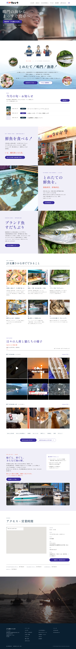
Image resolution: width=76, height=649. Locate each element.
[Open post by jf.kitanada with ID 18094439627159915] (38, 389)
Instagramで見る (66, 354)
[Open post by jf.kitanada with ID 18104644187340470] (16, 368)
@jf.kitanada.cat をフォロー (46, 440)
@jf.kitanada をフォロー (28, 440)
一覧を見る (65, 100)
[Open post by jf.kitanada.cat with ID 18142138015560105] (59, 418)
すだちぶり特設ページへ (12, 245)
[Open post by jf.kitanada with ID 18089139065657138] (16, 389)
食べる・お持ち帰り (28, 632)
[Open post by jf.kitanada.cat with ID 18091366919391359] (16, 418)
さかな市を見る (49, 202)
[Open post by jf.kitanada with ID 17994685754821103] (38, 368)
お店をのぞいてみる (31, 82)
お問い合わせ (63, 2)
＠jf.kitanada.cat (56, 632)
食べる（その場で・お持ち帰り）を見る (15, 157)
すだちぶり (27, 636)
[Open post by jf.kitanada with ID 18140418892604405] (59, 368)
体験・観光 (27, 638)
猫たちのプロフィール (43, 632)
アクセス (52, 2)
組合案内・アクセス (42, 634)
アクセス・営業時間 (45, 82)
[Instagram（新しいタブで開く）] (69, 3)
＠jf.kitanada (55, 630)
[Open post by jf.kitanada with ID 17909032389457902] (59, 389)
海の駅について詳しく (13, 479)
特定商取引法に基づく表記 (17, 646)
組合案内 (57, 2)
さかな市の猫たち (44, 2)
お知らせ (37, 2)
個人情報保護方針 (9, 646)
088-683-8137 (53, 549)
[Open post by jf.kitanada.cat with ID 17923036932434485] (38, 418)
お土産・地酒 (27, 634)
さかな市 (32, 2)
